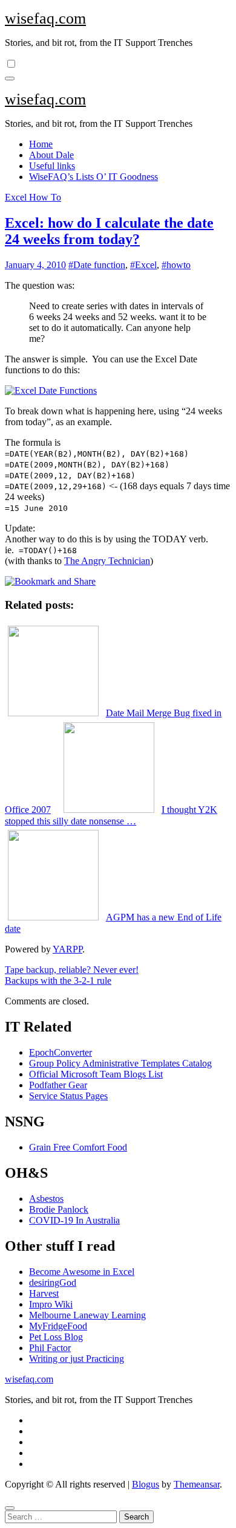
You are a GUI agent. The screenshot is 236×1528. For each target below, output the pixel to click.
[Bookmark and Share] (50, 581)
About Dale (51, 155)
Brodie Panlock (58, 1209)
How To (45, 197)
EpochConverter (60, 1052)
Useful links (52, 166)
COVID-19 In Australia (74, 1220)
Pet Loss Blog (56, 1337)
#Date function (96, 265)
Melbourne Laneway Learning (87, 1315)
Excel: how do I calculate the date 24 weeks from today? (109, 231)
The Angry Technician (107, 561)
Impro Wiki (51, 1304)
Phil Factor (50, 1348)
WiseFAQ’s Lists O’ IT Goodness (93, 177)
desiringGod (52, 1282)
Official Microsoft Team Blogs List (96, 1074)
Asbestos (46, 1198)
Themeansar (197, 1484)
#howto (176, 265)
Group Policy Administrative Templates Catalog (120, 1063)
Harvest (44, 1293)
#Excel (143, 265)
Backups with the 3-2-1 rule (58, 980)
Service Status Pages (68, 1096)
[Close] (10, 1508)
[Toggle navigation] (10, 78)
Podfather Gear (58, 1085)
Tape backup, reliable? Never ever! (72, 970)
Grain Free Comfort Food (78, 1147)
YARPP (67, 949)
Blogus (145, 1484)
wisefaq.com (45, 18)
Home (41, 144)
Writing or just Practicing (76, 1358)
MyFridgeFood (58, 1326)
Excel (17, 197)
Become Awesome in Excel (81, 1271)
